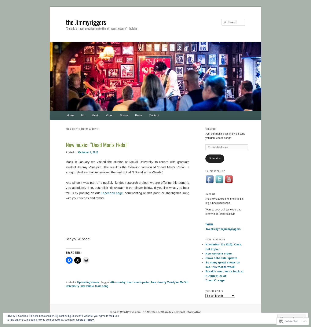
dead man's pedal (138, 282)
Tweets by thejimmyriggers (223, 229)
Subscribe (210, 129)
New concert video (218, 253)
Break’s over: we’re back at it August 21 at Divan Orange (224, 276)
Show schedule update (221, 258)
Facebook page (112, 193)
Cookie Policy (85, 319)
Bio (83, 115)
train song (101, 286)
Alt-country (117, 282)
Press (138, 115)
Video (109, 115)
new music (87, 286)
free (153, 282)
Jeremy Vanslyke (168, 282)
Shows (124, 115)
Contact (154, 115)
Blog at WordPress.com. (125, 312)
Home (70, 115)
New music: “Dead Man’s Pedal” (97, 145)
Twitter (209, 224)
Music (95, 115)
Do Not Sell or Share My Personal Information (172, 312)
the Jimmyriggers (86, 22)
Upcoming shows (88, 282)
